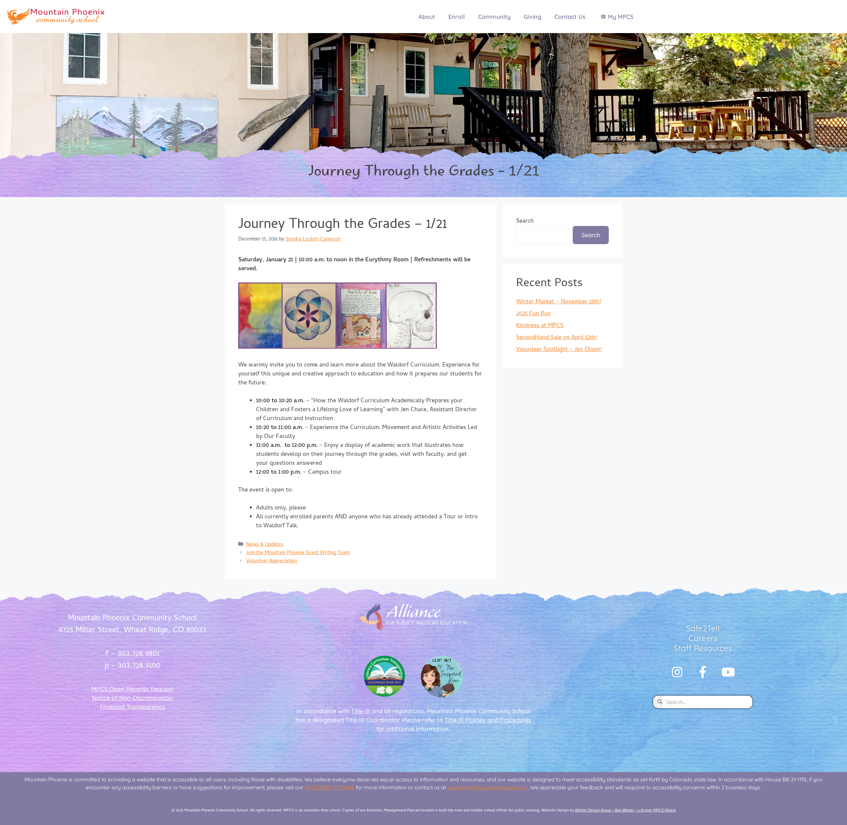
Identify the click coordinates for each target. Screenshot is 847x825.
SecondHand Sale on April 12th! (556, 338)
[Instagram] (677, 672)
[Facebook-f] (703, 672)
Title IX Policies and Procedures (488, 720)
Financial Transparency (132, 707)
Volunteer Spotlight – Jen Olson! (559, 350)
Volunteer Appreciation (271, 561)
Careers (703, 638)
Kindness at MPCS (539, 326)
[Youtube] (728, 672)
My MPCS (621, 17)
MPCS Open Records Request (132, 689)
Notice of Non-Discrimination (132, 698)
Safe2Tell (703, 628)
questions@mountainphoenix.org (487, 787)
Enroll (456, 17)
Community (494, 17)
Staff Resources (703, 648)
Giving (532, 17)
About (426, 17)
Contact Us (570, 17)
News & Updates (264, 545)
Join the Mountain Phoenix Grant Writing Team (298, 553)
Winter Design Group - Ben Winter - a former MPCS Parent (625, 810)
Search (525, 221)
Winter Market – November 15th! (558, 302)
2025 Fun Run (533, 314)
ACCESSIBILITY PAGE (329, 787)
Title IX (360, 711)
